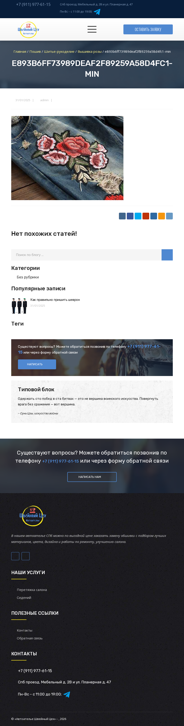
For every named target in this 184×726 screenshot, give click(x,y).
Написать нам (90, 477)
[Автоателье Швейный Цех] (28, 29)
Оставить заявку (148, 29)
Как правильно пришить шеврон (55, 300)
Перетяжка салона (32, 589)
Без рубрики (28, 277)
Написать (35, 364)
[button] (167, 254)
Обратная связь (30, 638)
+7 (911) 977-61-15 (33, 4)
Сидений (24, 597)
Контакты (24, 630)
